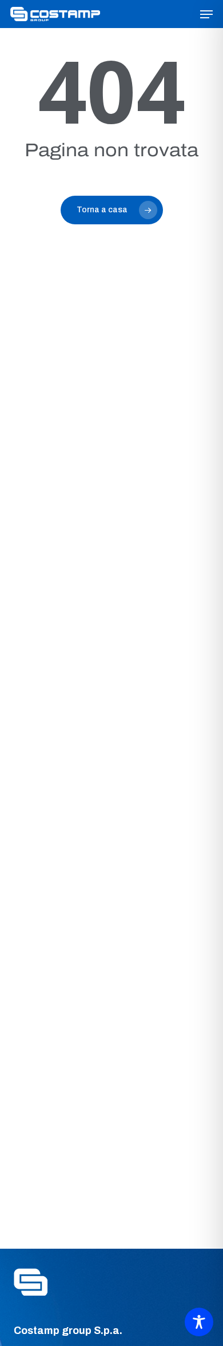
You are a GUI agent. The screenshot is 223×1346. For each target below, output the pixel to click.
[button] (206, 14)
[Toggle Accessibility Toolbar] (199, 1322)
